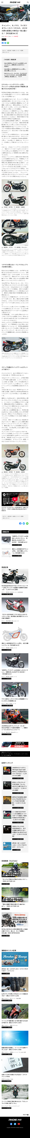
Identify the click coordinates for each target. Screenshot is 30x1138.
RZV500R (8, 621)
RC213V (8, 732)
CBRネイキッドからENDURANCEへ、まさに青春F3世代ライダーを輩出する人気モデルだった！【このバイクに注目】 (19, 831)
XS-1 (7, 703)
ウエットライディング (14, 1106)
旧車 (22, 50)
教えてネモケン (5, 998)
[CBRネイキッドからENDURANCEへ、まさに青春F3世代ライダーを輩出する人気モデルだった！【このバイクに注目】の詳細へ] (7, 829)
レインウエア (5, 1106)
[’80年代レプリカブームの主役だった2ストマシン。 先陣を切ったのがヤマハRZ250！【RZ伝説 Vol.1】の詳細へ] (6, 539)
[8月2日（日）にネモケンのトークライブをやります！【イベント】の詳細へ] (7, 846)
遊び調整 (19, 998)
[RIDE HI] (15, 2)
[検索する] (28, 2)
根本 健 (6, 36)
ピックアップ (4, 21)
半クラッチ (12, 998)
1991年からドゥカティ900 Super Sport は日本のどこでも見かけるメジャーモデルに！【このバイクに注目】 (19, 771)
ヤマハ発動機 (14, 36)
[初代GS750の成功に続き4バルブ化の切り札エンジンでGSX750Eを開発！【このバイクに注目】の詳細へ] (7, 800)
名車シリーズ (16, 50)
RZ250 (9, 50)
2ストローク (6, 52)
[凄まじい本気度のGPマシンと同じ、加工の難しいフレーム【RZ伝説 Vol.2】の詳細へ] (6, 552)
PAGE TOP (25, 1114)
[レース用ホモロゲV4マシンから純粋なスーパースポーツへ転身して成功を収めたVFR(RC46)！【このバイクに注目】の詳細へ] (7, 815)
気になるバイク (15, 621)
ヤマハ (4, 50)
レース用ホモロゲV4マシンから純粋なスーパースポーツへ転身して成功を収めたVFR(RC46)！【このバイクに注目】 (19, 816)
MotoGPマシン (14, 732)
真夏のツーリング (14, 1052)
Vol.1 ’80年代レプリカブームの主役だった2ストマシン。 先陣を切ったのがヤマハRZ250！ (15, 65)
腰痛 (11, 1025)
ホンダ (3, 732)
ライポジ (16, 1025)
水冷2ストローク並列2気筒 (17, 592)
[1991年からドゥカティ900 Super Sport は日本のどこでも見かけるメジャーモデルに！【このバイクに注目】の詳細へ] (7, 771)
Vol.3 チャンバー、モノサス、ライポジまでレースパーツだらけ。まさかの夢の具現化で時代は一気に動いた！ (15, 75)
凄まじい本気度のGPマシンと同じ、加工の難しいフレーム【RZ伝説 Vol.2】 (20, 551)
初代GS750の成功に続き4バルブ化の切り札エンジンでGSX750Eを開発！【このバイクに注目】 (19, 801)
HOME (3, 752)
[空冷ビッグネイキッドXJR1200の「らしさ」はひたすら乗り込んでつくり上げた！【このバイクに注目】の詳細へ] (7, 785)
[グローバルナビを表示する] (2, 2)
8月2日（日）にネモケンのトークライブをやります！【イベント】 (19, 845)
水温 (12, 1079)
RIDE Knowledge (6, 1079)
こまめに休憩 (23, 1052)
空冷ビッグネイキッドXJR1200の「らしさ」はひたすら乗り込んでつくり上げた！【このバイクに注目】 (19, 786)
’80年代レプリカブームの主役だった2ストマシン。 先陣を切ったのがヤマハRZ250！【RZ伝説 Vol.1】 (20, 539)
